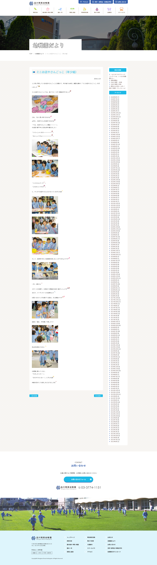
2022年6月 (114, 191)
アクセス (89, 552)
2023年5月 (114, 170)
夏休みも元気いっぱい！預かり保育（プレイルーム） (117, 87)
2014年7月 (114, 376)
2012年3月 (114, 428)
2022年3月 (114, 197)
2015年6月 (114, 355)
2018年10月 (114, 278)
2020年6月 (114, 239)
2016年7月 (114, 331)
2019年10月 (114, 254)
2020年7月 (114, 237)
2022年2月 (114, 199)
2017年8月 (114, 306)
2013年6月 (114, 400)
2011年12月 (114, 434)
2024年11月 (114, 136)
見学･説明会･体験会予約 (115, 548)
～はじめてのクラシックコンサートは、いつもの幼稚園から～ (117, 76)
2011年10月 (114, 436)
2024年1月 (114, 156)
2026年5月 (114, 103)
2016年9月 (114, 327)
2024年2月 (114, 154)
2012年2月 (114, 430)
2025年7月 (114, 123)
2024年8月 (114, 142)
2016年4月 (114, 337)
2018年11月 (114, 276)
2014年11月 (114, 369)
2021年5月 (114, 217)
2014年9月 (114, 373)
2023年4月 (114, 172)
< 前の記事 (34, 396)
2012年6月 (114, 422)
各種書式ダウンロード (114, 552)
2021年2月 (114, 223)
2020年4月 (114, 243)
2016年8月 (114, 329)
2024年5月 (114, 148)
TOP (30, 54)
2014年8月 (114, 374)
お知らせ (110, 537)
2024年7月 (114, 144)
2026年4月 (114, 105)
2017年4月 (114, 313)
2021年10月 (114, 207)
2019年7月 (114, 260)
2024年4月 (114, 150)
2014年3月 (114, 384)
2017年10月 (114, 302)
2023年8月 (114, 166)
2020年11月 (114, 229)
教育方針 (35, 12)
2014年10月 (114, 371)
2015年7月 (114, 353)
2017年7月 (114, 308)
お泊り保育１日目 (116, 84)
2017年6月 (114, 310)
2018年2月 (114, 294)
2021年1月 (114, 225)
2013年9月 (114, 396)
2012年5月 (114, 424)
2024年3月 (114, 152)
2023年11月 (114, 160)
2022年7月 (114, 189)
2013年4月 (114, 404)
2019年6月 (114, 262)
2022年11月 (114, 182)
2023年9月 (114, 164)
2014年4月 (114, 382)
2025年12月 (114, 113)
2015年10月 (114, 349)
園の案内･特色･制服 (48, 12)
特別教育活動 (84, 12)
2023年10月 (114, 162)
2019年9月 (114, 256)
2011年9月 (114, 437)
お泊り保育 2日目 (116, 82)
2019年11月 (114, 252)
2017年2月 (114, 317)
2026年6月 (114, 101)
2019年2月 (114, 270)
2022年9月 (114, 186)
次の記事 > (98, 396)
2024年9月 (114, 140)
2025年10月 (114, 117)
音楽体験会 (114, 80)
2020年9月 (114, 233)
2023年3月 (114, 174)
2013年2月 (114, 408)
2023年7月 (114, 168)
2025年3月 (114, 128)
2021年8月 (114, 211)
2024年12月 (114, 134)
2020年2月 (114, 247)
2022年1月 (114, 201)
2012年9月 (114, 418)
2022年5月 (114, 193)
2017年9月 (114, 304)
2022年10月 (114, 184)
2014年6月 (114, 378)
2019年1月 (114, 272)
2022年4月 (114, 195)
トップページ (71, 537)
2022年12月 (114, 180)
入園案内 (109, 12)
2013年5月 (114, 402)
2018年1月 (114, 296)
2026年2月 (114, 109)
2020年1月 (114, 249)
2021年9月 (114, 209)
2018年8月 (114, 282)
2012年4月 (114, 426)
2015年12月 (114, 345)
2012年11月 (114, 414)
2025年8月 (114, 121)
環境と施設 (72, 12)
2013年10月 (114, 394)
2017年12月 (114, 298)
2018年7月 (114, 284)
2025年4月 (114, 127)
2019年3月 (114, 268)
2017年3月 (114, 315)
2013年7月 (114, 398)
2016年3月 (114, 339)
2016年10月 (114, 325)
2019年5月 (114, 264)
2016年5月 (114, 335)
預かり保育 (97, 12)
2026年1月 (114, 111)
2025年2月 (114, 130)
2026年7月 (114, 99)
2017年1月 (114, 319)
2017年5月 (114, 312)
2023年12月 (114, 158)
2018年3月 (114, 292)
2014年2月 (114, 386)
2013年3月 (114, 406)
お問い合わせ (111, 544)
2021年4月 (114, 219)
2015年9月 (114, 351)
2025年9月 (114, 119)
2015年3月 (114, 361)
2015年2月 (114, 363)
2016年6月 (114, 333)
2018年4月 (114, 290)
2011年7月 (114, 439)
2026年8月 (114, 97)
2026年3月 (114, 107)
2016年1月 (114, 343)
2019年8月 (114, 258)
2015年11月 (114, 347)
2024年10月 (114, 138)
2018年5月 (114, 288)
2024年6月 (114, 146)
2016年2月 (114, 341)
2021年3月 (114, 221)
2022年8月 (114, 188)
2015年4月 (114, 359)
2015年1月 (114, 365)
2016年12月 (114, 321)
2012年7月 (114, 420)
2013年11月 (114, 392)
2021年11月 (114, 205)
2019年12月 (114, 251)
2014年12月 (114, 367)
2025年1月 (114, 132)
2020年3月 (114, 245)
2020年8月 (114, 235)
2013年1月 (114, 410)
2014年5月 (114, 380)
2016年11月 (114, 323)
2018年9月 (114, 280)
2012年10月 (114, 416)
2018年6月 (114, 286)
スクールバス (121, 12)
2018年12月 (114, 274)
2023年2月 (114, 176)
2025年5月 (114, 125)
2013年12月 (114, 390)
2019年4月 (114, 266)
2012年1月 (114, 432)
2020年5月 (114, 241)
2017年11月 (114, 300)
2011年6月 (114, 441)
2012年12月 (114, 412)
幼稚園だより (39, 54)
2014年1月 (114, 388)
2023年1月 (114, 178)
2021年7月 (114, 213)
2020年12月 (114, 227)
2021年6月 (114, 215)
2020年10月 (114, 231)
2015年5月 (114, 357)
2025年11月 (114, 115)
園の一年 (60, 12)
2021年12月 (114, 203)
